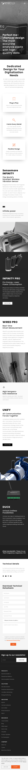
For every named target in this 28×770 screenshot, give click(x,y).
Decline (6, 766)
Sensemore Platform (6, 676)
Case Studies (4, 721)
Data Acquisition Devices (7, 679)
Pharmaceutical (5, 710)
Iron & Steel (4, 708)
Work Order (4, 729)
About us (3, 744)
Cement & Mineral (6, 705)
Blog (2, 723)
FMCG (2, 713)
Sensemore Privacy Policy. (13, 640)
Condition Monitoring (6, 692)
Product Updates (5, 734)
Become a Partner (6, 750)
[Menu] (25, 3)
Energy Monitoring (6, 695)
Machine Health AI (5, 673)
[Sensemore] (8, 3)
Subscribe (21, 660)
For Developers (5, 737)
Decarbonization (5, 686)
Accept (15, 766)
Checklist (3, 731)
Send (13, 644)
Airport (3, 702)
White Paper (4, 726)
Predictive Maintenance (7, 689)
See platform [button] (7, 303)
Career (3, 747)
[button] (3, 576)
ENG (23, 3)
